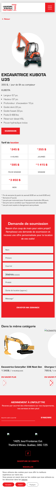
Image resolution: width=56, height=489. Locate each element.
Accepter (8, 484)
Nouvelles (28, 467)
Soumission (10, 131)
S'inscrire (46, 417)
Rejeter (20, 484)
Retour (7, 19)
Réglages (32, 484)
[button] (51, 383)
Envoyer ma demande (28, 307)
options (24, 479)
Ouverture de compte (28, 461)
